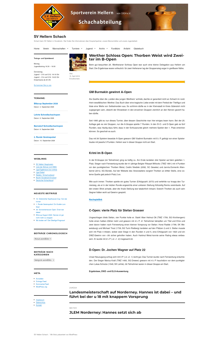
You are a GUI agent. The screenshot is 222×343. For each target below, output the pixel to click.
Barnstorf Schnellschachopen (48, 125)
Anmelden (39, 278)
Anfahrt (127, 48)
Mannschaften (59, 48)
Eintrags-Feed (41, 281)
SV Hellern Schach (50, 36)
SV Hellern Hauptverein (44, 164)
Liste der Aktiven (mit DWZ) (46, 167)
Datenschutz (40, 302)
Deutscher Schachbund (44, 180)
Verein (46, 48)
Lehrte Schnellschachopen (47, 114)
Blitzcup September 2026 (46, 103)
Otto (71, 73)
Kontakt (39, 305)
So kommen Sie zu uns (42, 85)
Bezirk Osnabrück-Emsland (46, 177)
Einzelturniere (74, 78)
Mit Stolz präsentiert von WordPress (63, 334)
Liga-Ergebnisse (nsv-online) (46, 169)
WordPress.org (41, 286)
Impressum (40, 300)
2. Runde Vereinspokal (45, 137)
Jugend (89, 48)
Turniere (75, 48)
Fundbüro (115, 48)
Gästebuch (139, 48)
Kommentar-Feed (42, 284)
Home (36, 48)
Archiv (102, 48)
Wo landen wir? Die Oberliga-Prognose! (50, 220)
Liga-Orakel (40, 172)
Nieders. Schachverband (45, 175)
